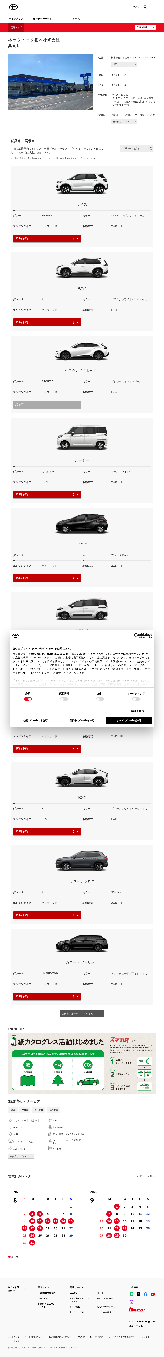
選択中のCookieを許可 (82, 720)
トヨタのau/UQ (104, 1312)
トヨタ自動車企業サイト (49, 1293)
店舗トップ (16, 27)
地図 (115, 64)
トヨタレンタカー (78, 1312)
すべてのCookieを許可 (129, 720)
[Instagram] (131, 1301)
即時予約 (22, 238)
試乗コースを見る (131, 148)
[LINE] (131, 1294)
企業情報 (146, 1337)
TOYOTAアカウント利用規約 (90, 1337)
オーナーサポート (42, 18)
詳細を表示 (137, 711)
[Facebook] (145, 1294)
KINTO (100, 1293)
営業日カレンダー (121, 121)
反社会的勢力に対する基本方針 (122, 1337)
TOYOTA (13, 7)
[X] (138, 1294)
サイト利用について (34, 1337)
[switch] (64, 699)
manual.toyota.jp (57, 653)
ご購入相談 (142, 27)
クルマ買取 (75, 1306)
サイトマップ (14, 1337)
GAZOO (73, 1293)
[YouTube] (152, 1294)
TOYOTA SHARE (105, 1298)
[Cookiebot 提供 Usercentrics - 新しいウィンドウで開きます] (138, 635)
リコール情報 (14, 1341)
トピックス (76, 18)
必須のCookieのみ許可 (35, 720)
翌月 (150, 1176)
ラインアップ (16, 18)
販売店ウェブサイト (19, 1156)
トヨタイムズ (44, 1298)
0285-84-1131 (119, 75)
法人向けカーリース (106, 1306)
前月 (142, 1176)
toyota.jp (38, 653)
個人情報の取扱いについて (60, 1337)
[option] (50, 82)
